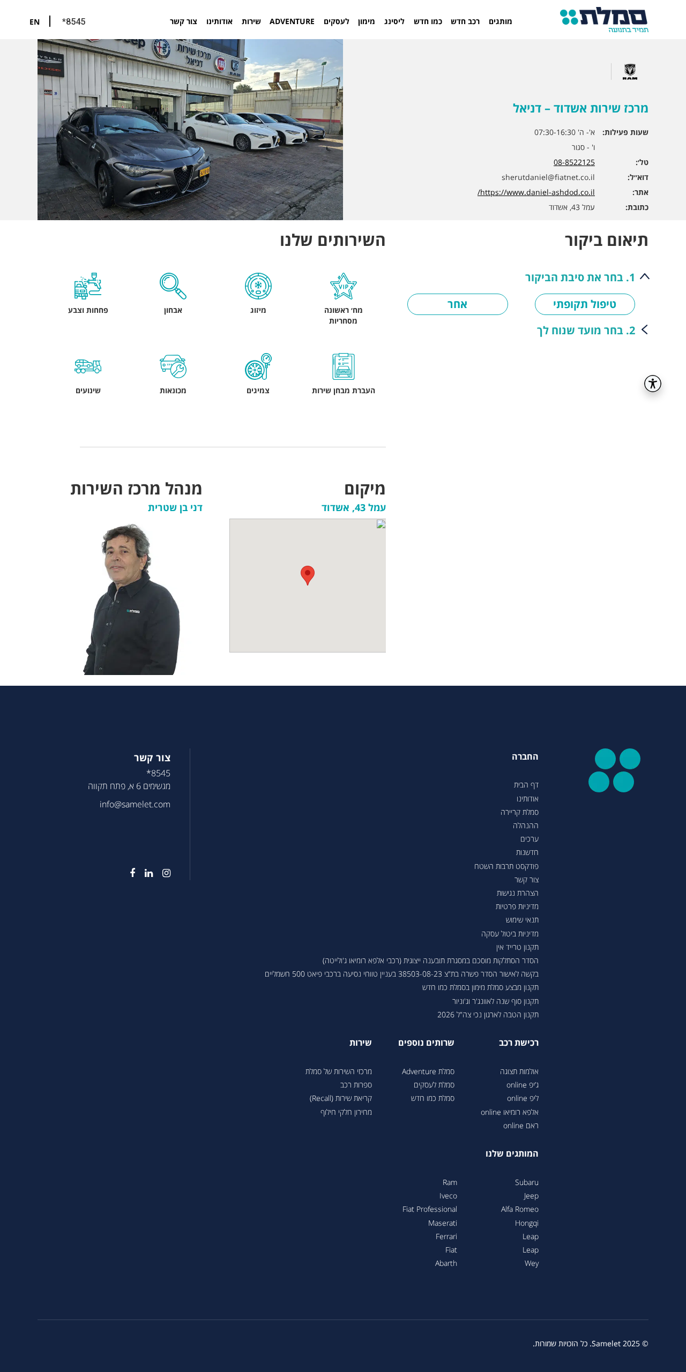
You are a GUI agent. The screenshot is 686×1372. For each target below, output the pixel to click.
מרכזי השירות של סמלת (338, 1071)
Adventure (292, 21)
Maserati (442, 1223)
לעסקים (336, 21)
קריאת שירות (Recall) (341, 1098)
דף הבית (526, 784)
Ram (450, 1182)
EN (34, 22)
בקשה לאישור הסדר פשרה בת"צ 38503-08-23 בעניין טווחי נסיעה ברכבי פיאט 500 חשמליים (402, 974)
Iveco (448, 1195)
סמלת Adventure (428, 1071)
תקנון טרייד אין (517, 947)
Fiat (451, 1249)
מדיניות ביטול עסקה (510, 933)
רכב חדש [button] (465, 21)
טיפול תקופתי (584, 304)
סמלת (604, 19)
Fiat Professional (429, 1209)
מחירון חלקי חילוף (346, 1112)
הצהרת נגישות (518, 893)
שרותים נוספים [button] (426, 1042)
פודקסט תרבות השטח (506, 866)
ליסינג (394, 21)
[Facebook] (127, 873)
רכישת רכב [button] (519, 1042)
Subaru (527, 1182)
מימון (366, 21)
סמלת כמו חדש (432, 1098)
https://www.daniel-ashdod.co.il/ (536, 192)
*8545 (73, 22)
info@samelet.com (135, 804)
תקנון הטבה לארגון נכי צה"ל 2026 (488, 1014)
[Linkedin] (144, 873)
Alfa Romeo (520, 1209)
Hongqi (527, 1223)
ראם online (521, 1125)
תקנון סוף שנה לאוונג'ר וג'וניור (495, 1001)
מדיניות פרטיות (517, 906)
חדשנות (527, 852)
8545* (158, 773)
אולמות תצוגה (519, 1071)
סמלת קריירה (520, 812)
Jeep (531, 1195)
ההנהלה (526, 825)
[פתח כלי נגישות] (652, 383)
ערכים (529, 839)
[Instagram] (161, 873)
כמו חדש (428, 21)
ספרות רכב (356, 1084)
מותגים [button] (500, 21)
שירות (251, 21)
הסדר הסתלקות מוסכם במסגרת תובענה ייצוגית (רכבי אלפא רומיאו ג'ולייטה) (431, 960)
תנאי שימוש (522, 919)
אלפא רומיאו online (510, 1112)
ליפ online (523, 1098)
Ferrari (446, 1236)
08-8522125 (574, 162)
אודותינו (219, 21)
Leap (531, 1236)
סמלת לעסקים (434, 1084)
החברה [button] (525, 756)
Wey (532, 1263)
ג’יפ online (522, 1084)
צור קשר (183, 21)
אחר (457, 304)
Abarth (446, 1263)
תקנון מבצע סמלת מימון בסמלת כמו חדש (480, 987)
